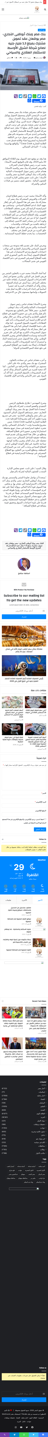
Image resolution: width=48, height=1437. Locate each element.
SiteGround (6, 1414)
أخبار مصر (41, 1088)
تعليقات (8, 900)
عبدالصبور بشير (13, 1174)
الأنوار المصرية (41, 1170)
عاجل (43, 1135)
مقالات (42, 1149)
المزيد (43, 1117)
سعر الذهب (31, 1174)
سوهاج (23, 1174)
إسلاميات (42, 1092)
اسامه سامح (39, 58)
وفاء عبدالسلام (40, 1182)
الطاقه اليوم (41, 1114)
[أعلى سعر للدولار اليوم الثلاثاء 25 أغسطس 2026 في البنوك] (35, 702)
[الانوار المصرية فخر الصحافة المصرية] (39, 953)
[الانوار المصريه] (37, 9)
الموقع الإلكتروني (40, 811)
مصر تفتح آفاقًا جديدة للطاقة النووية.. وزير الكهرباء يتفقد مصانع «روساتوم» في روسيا (13, 1023)
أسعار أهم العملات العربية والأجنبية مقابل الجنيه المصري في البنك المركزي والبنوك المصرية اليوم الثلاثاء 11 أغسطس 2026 (35, 742)
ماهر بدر (33, 1178)
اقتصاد (43, 1099)
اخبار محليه (41, 1096)
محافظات (41, 1146)
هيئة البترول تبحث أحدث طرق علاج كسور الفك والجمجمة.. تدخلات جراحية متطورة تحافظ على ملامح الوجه (36, 1055)
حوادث (42, 1128)
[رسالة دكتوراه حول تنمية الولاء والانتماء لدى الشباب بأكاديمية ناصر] (39, 942)
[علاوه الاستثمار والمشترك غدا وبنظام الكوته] (39, 932)
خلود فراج (12, 1170)
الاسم (43, 793)
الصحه (43, 1110)
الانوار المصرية (29, 1170)
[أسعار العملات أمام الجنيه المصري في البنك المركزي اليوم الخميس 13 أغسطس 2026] (12, 702)
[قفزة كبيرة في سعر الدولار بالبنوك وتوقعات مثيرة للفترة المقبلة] (12, 729)
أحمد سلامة (42, 1166)
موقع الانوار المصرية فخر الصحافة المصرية (19, 920)
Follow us (42, 1367)
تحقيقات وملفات (39, 1124)
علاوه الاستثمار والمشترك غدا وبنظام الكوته (17, 930)
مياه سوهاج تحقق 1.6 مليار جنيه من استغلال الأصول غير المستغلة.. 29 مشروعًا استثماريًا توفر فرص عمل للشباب (36, 1025)
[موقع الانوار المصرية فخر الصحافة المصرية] (39, 922)
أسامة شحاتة (31, 1166)
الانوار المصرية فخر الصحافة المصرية (18, 949)
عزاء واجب (42, 1178)
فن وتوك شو (40, 1139)
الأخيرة (24, 900)
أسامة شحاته (21, 1166)
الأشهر (40, 900)
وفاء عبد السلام (28, 1182)
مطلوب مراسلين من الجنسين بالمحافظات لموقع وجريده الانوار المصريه (19, 910)
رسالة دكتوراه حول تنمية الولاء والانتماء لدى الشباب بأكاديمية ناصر (17, 941)
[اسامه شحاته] (24, 18)
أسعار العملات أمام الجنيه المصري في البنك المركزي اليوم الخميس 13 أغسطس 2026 (13, 713)
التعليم (43, 1106)
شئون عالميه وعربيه (38, 1131)
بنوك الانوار (33, 25)
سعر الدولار (41, 1174)
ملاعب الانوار (40, 1153)
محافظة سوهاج (22, 1178)
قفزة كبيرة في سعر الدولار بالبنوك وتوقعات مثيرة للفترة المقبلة (13, 739)
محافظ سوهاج (11, 1178)
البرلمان (42, 1103)
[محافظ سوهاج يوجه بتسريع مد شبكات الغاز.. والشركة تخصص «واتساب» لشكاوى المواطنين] (12, 1043)
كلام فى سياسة (39, 1142)
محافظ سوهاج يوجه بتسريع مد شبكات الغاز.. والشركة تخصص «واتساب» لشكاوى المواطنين (13, 1055)
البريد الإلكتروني (40, 802)
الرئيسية (41, 25)
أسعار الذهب (10, 1166)
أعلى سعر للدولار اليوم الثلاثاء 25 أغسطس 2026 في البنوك (35, 711)
